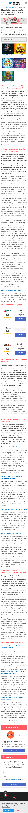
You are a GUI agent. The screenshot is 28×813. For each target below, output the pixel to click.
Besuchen (14, 750)
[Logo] (14, 3)
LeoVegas (7, 354)
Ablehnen (19, 810)
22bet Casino (7, 320)
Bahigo (7, 336)
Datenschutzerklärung (15, 779)
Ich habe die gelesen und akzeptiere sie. (14, 780)
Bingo (2, 27)
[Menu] (26, 3)
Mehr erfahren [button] (6, 807)
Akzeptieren (8, 810)
